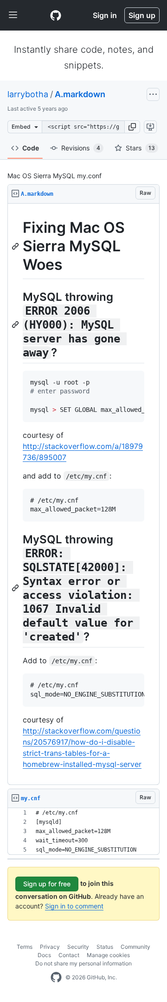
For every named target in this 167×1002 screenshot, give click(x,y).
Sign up (141, 15)
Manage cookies (108, 955)
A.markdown (80, 94)
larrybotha (27, 94)
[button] (132, 126)
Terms (24, 946)
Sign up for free (47, 884)
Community (135, 946)
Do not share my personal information (83, 963)
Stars (140, 148)
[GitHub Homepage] (56, 977)
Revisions (80, 148)
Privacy (50, 946)
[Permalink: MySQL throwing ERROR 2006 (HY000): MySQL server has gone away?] (16, 324)
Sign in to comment (74, 906)
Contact (68, 955)
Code (30, 148)
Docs (44, 955)
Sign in (105, 15)
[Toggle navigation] (13, 15)
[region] (83, 494)
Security (78, 946)
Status (104, 946)
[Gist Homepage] (55, 15)
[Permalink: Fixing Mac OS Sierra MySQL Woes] (16, 246)
